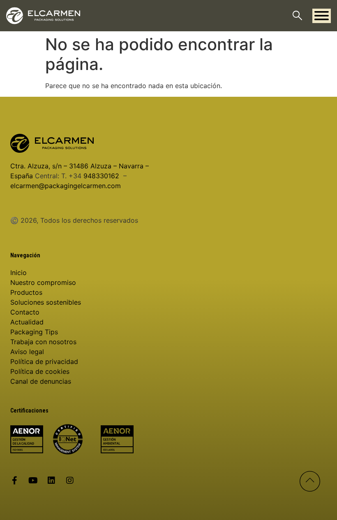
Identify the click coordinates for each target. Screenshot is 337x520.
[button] (321, 16)
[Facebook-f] (14, 480)
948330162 (101, 176)
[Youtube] (33, 480)
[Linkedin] (51, 480)
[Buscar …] (297, 17)
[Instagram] (70, 480)
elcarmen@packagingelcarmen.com (65, 186)
